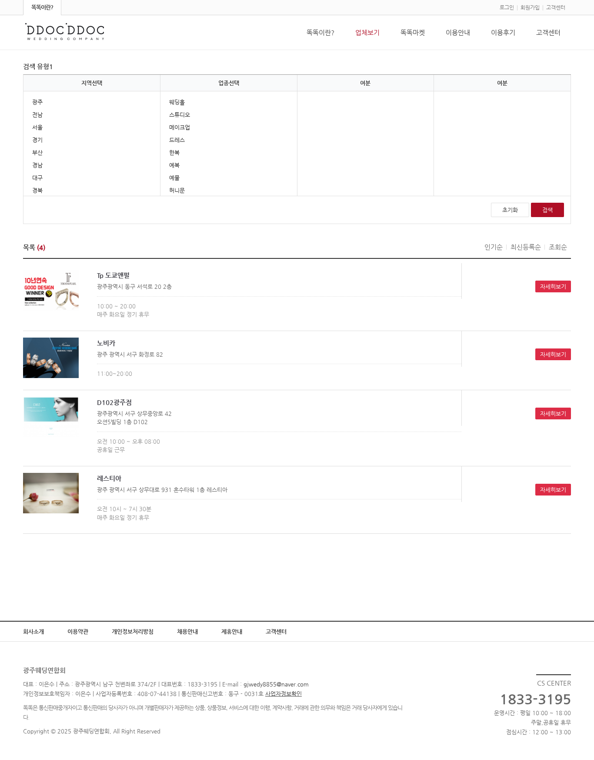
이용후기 (503, 32)
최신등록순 (526, 247)
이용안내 (458, 32)
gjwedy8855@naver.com (276, 684)
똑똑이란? (42, 7)
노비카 (106, 343)
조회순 (558, 247)
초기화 (510, 210)
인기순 (493, 247)
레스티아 (109, 478)
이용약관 (77, 631)
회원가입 (530, 7)
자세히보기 (553, 286)
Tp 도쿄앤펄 (113, 275)
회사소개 (33, 631)
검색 (547, 210)
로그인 (507, 7)
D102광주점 (114, 402)
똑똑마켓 (412, 32)
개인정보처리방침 (133, 631)
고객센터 (555, 7)
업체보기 (367, 32)
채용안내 (187, 631)
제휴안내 (231, 631)
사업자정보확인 (283, 693)
